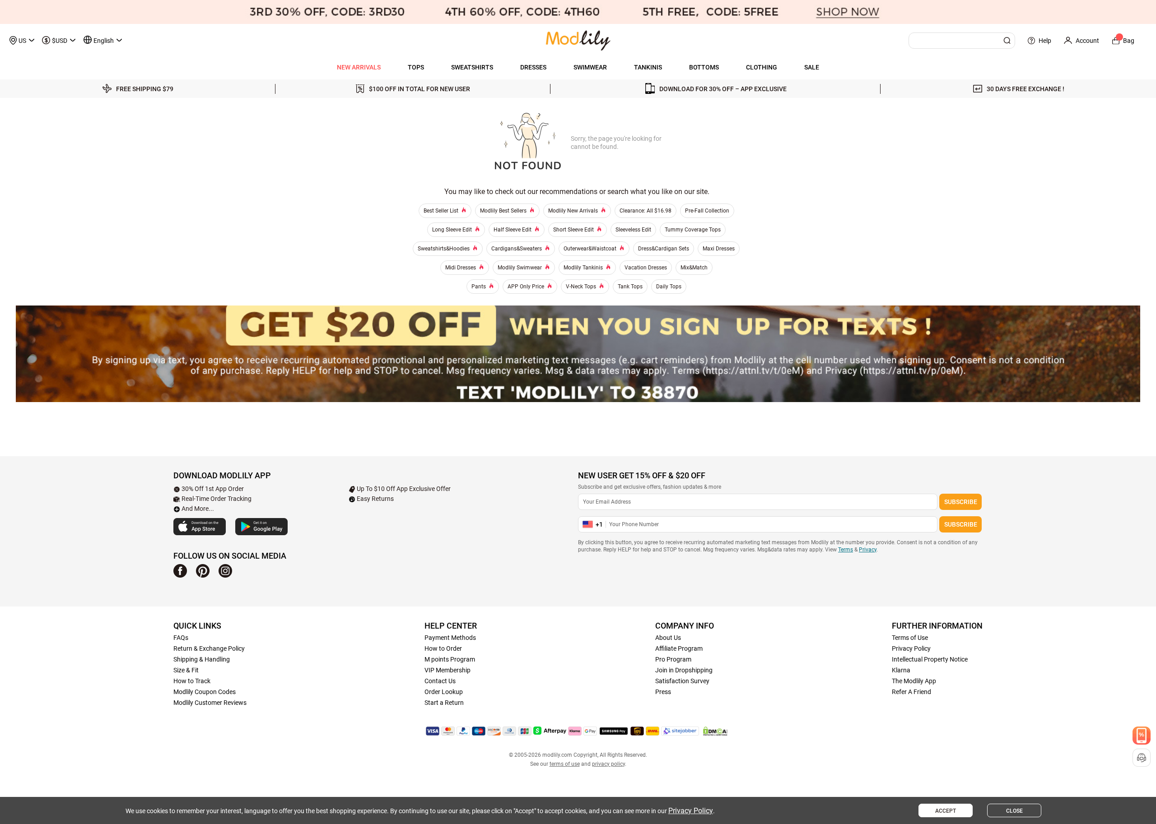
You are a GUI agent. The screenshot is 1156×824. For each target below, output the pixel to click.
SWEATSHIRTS (472, 67)
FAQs (180, 637)
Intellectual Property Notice (930, 659)
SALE (811, 67)
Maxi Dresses (719, 248)
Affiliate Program (679, 648)
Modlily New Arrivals (573, 211)
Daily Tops (668, 286)
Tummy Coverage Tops (693, 230)
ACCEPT (945, 811)
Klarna (901, 670)
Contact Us (440, 681)
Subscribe (960, 501)
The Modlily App (914, 681)
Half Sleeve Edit (512, 230)
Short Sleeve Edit (573, 230)
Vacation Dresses (646, 267)
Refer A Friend (911, 691)
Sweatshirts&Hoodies (444, 248)
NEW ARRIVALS (359, 67)
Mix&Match (694, 267)
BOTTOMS (704, 67)
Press (663, 691)
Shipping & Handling (201, 659)
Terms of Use (910, 637)
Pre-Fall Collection (707, 211)
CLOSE (1014, 811)
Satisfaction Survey (682, 681)
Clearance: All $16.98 (645, 211)
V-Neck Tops (581, 286)
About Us (668, 637)
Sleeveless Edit (633, 230)
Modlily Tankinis (583, 267)
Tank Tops (630, 286)
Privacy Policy (911, 648)
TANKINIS (648, 67)
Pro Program (673, 659)
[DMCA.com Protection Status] (715, 731)
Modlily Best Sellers (503, 211)
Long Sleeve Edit (452, 230)
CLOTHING (761, 67)
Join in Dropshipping (684, 670)
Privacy (867, 549)
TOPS (416, 67)
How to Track (191, 681)
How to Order (443, 648)
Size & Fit (186, 670)
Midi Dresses (460, 267)
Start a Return (444, 702)
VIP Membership (447, 670)
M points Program (449, 659)
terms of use (565, 764)
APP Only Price (526, 286)
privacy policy (608, 764)
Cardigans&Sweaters (516, 248)
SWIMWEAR (590, 67)
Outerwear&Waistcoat (590, 248)
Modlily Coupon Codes (204, 691)
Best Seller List (441, 211)
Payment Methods (450, 637)
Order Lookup (443, 691)
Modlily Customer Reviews (210, 702)
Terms (845, 549)
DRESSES (533, 67)
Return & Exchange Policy (209, 648)
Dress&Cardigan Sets (663, 248)
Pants (478, 286)
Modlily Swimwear (520, 267)
